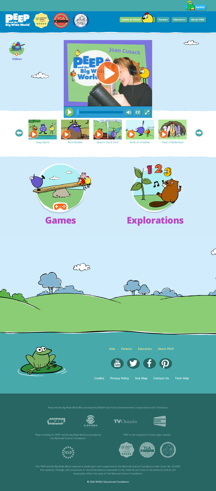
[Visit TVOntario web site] (125, 421)
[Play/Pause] (69, 112)
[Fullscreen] (147, 112)
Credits (99, 378)
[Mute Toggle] (128, 112)
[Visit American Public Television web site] (160, 421)
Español (200, 7)
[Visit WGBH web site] (56, 421)
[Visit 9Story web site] (90, 421)
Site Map (141, 378)
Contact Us (161, 378)
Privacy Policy (119, 378)
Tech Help (182, 378)
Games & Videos (131, 19)
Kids (112, 349)
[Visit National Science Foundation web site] (68, 452)
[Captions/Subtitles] (138, 112)
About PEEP (197, 19)
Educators (179, 19)
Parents (163, 19)
